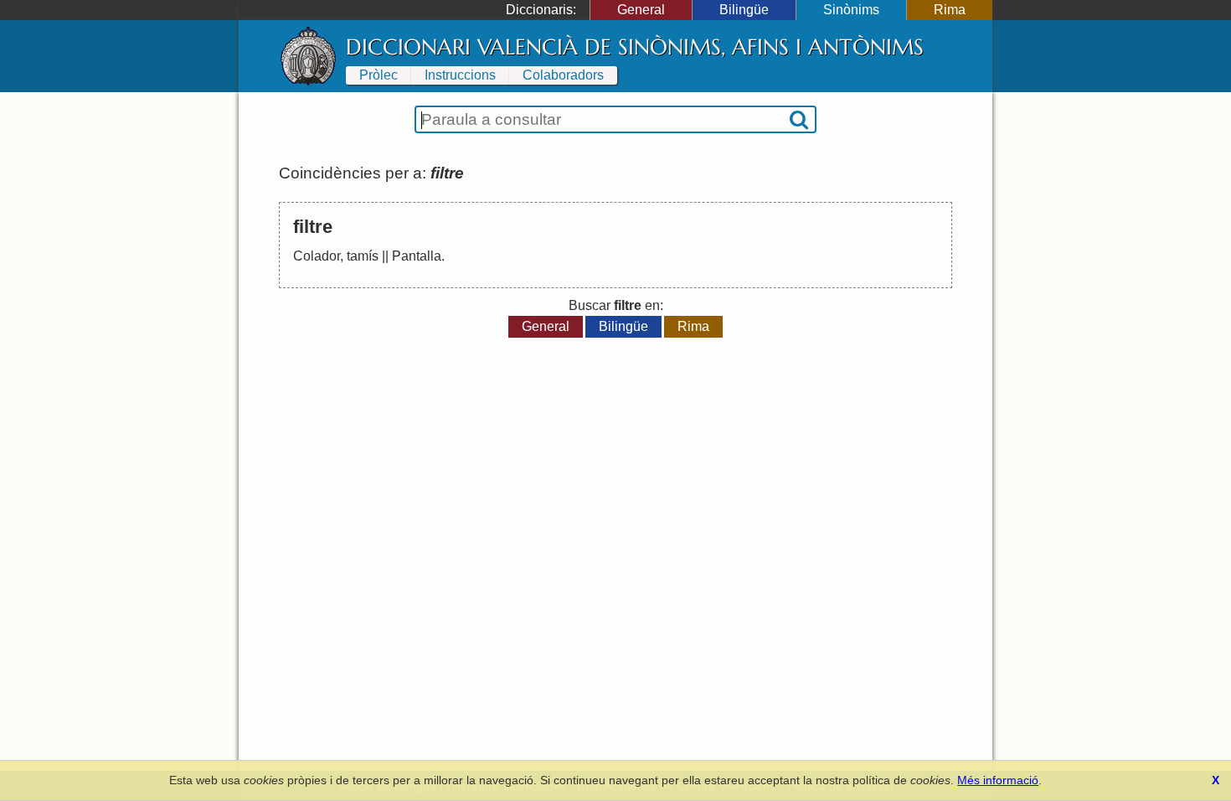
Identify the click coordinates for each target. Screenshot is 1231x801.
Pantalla (416, 256)
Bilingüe (744, 10)
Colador (316, 256)
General (641, 10)
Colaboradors (563, 75)
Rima (950, 10)
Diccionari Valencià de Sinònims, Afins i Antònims (635, 47)
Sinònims (851, 10)
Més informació (997, 780)
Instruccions (460, 75)
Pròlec (378, 75)
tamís (363, 256)
